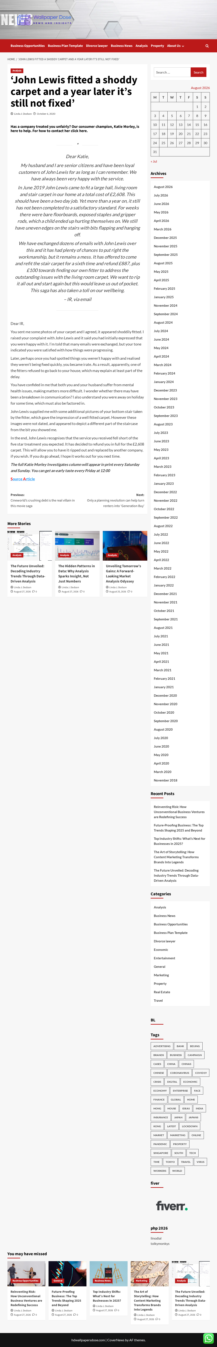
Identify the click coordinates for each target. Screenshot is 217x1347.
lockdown (190, 1126)
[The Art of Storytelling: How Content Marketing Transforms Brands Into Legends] (150, 1273)
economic (190, 1081)
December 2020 (165, 695)
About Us (174, 45)
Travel (158, 1000)
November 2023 (165, 399)
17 (155, 134)
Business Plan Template (65, 45)
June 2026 (161, 204)
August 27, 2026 (22, 591)
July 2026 (161, 195)
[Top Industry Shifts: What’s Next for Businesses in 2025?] (109, 1273)
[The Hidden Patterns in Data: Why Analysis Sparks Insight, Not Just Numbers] (77, 546)
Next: (115, 500)
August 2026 (163, 187)
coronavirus (179, 1072)
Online (196, 1135)
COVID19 (201, 1072)
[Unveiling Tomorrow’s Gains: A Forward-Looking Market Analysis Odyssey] (125, 546)
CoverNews (115, 1340)
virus (200, 1161)
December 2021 (165, 594)
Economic (161, 949)
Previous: (43, 500)
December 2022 (165, 492)
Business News (121, 45)
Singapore (160, 1153)
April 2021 (161, 661)
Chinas (186, 1064)
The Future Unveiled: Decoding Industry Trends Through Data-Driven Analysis (28, 574)
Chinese (158, 1072)
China (171, 1064)
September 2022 (166, 517)
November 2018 (165, 780)
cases (157, 1064)
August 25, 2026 (117, 591)
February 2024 (164, 373)
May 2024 (161, 348)
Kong (157, 1126)
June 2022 (161, 543)
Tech (192, 1153)
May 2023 (161, 449)
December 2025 (165, 238)
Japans (193, 1117)
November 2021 (165, 602)
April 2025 (161, 280)
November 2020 (165, 704)
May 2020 (161, 755)
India (199, 1108)
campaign (195, 1055)
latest (171, 1126)
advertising (162, 1046)
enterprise (180, 1090)
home (191, 1099)
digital (172, 1081)
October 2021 (164, 611)
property (180, 1144)
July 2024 (161, 331)
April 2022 (161, 560)
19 (172, 134)
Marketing (161, 975)
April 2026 (161, 221)
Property (157, 45)
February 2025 (164, 288)
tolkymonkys (160, 1243)
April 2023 (161, 458)
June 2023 (161, 441)
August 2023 (163, 424)
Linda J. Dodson (23, 113)
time (156, 1161)
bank (180, 1046)
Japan (178, 1117)
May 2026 (161, 212)
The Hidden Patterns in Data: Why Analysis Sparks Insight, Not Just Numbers (76, 574)
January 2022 (164, 585)
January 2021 (164, 687)
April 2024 (161, 356)
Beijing (195, 1046)
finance (159, 1099)
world (177, 1170)
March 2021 (162, 670)
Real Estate (162, 992)
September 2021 (166, 619)
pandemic (160, 1144)
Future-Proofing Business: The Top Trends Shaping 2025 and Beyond (178, 827)
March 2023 (162, 466)
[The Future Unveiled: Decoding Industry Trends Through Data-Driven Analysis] (29, 546)
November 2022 (165, 500)
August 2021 (163, 628)
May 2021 (161, 653)
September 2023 (166, 416)
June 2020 (161, 746)
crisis (157, 1081)
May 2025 (161, 271)
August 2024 (163, 322)
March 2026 (162, 229)
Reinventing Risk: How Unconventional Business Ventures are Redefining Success (179, 812)
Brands (158, 1055)
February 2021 (164, 678)
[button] (207, 46)
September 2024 (166, 314)
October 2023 (164, 407)
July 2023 (161, 433)
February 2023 (164, 475)
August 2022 (163, 526)
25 (163, 143)
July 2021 (161, 636)
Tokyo (170, 1161)
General (159, 966)
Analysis (142, 45)
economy (160, 1090)
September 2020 (166, 721)
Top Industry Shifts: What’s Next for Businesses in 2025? (179, 841)
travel (186, 1161)
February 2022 (164, 577)
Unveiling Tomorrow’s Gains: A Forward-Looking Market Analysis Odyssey (123, 574)
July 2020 (161, 738)
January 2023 (164, 483)
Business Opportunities (28, 45)
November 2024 (165, 305)
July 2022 (161, 534)
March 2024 (162, 365)
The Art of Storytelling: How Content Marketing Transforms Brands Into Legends (176, 857)
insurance (160, 1117)
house (171, 1108)
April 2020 (161, 763)
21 (189, 134)
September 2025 (166, 254)
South (178, 1153)
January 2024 (164, 382)
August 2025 (163, 263)
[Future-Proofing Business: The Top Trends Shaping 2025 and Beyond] (67, 1273)
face (197, 1090)
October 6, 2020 (46, 113)
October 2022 (164, 509)
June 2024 (161, 339)
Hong (157, 1108)
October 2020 (164, 712)
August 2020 (163, 729)
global (176, 1099)
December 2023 (165, 390)
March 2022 (162, 568)
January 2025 (164, 297)
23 (205, 134)
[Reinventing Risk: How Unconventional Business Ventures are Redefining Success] (26, 1273)
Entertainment (164, 958)
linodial (156, 1238)
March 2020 (162, 772)
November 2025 (165, 246)
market (158, 1135)
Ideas (186, 1108)
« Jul (154, 161)
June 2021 (161, 644)
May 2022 (161, 551)
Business (176, 1055)
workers (159, 1170)
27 (180, 143)
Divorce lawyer (97, 45)
